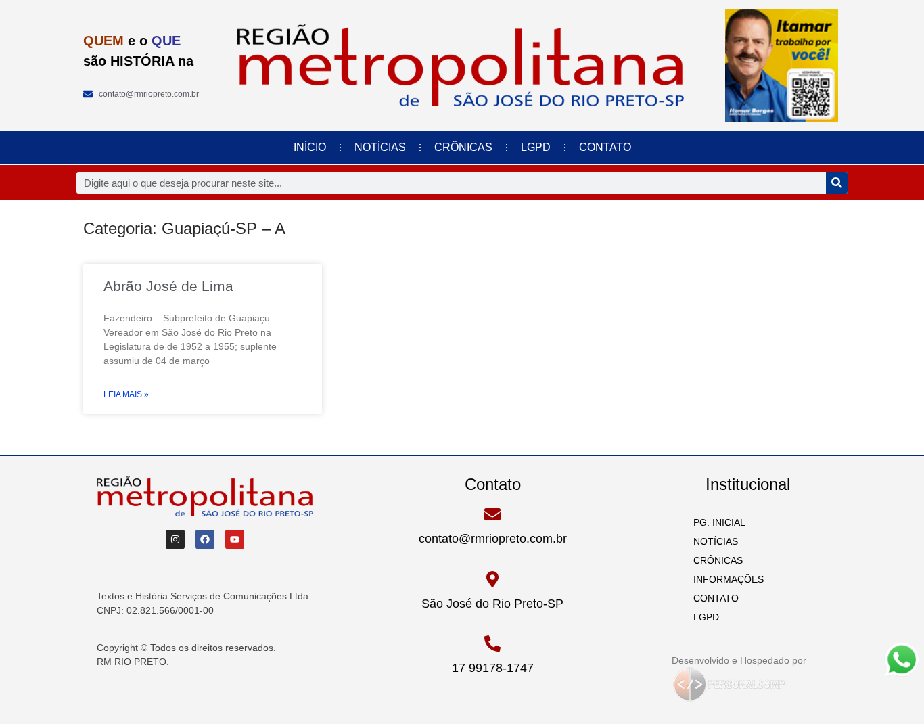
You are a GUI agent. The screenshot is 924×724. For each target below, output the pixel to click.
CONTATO (605, 147)
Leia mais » (126, 394)
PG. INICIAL (715, 522)
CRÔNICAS (463, 147)
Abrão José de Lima (168, 286)
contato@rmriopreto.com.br (493, 538)
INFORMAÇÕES (724, 579)
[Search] (837, 183)
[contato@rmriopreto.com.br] (492, 514)
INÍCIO (310, 147)
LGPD (536, 147)
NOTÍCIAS (380, 147)
